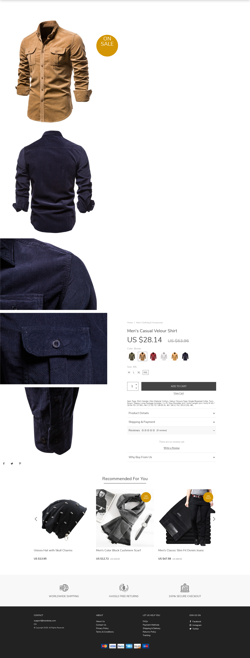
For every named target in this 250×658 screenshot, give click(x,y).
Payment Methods (151, 625)
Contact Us (101, 625)
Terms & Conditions (105, 632)
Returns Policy (149, 632)
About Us (100, 621)
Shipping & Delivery (151, 628)
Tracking (146, 635)
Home (130, 323)
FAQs (145, 621)
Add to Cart (179, 386)
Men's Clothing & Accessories (149, 323)
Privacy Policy (102, 628)
